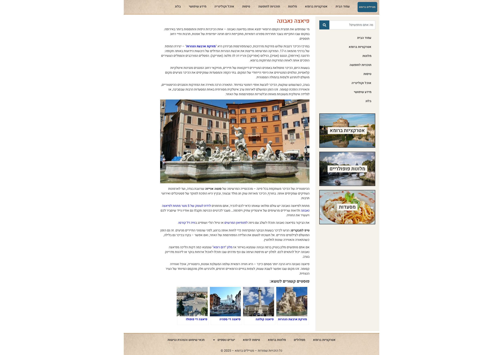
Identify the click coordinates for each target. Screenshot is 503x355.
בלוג (178, 6)
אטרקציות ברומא (316, 6)
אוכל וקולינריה (224, 6)
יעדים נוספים (226, 340)
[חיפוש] (324, 24)
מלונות (292, 6)
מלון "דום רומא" (222, 247)
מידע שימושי (197, 6)
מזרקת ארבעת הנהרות (201, 46)
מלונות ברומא (277, 340)
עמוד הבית (343, 6)
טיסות (246, 6)
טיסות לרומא (251, 340)
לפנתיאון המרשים (236, 222)
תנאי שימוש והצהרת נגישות (186, 340)
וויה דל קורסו (186, 222)
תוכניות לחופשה (269, 6)
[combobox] (352, 24)
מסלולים (299, 340)
